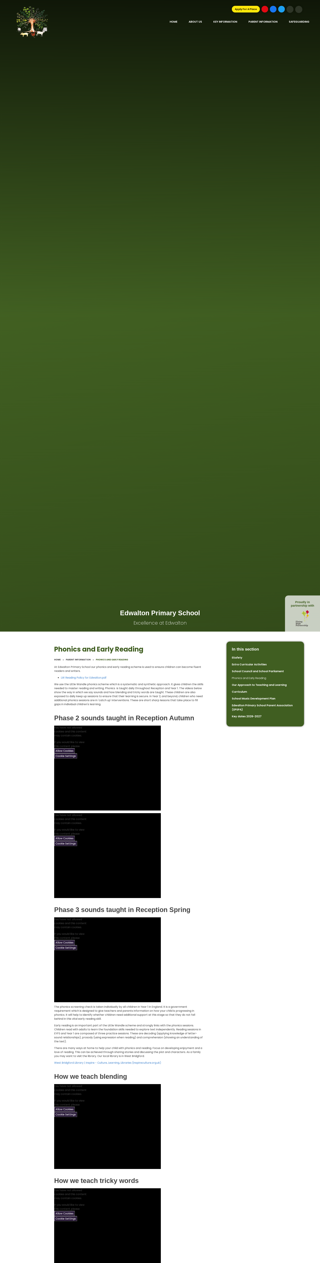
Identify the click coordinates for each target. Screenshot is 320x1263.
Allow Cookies (65, 751)
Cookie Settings (66, 756)
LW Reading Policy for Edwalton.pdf (83, 678)
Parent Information (78, 659)
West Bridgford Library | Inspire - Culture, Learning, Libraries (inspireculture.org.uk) (107, 1063)
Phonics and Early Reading (112, 659)
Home (57, 659)
